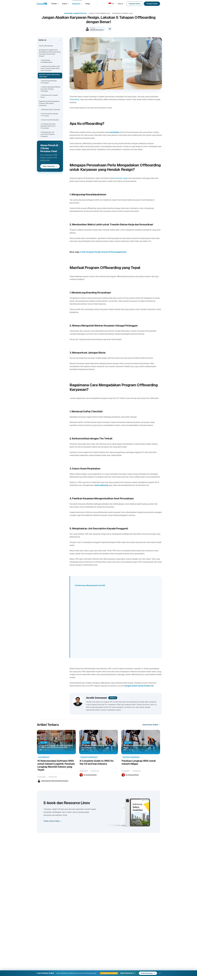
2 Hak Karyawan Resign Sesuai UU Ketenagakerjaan (103, 252)
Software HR (43, 757)
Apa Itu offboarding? (46, 46)
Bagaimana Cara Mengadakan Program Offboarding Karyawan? (49, 103)
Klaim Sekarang (49, 166)
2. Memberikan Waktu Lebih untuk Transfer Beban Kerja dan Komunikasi (50, 68)
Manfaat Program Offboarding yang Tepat (49, 76)
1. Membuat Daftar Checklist (50, 109)
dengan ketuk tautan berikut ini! (139, 686)
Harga (87, 4)
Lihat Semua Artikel (150, 725)
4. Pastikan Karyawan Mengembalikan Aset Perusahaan (48, 126)
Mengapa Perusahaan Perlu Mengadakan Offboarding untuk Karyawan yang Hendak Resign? (50, 53)
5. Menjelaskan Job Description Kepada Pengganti (47, 134)
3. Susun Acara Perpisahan (50, 120)
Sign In (120, 4)
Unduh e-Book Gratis (52, 821)
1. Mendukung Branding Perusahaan (49, 82)
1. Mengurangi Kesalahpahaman (46, 61)
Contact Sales (151, 4)
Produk (54, 4)
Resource (76, 4)
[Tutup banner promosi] (160, 973)
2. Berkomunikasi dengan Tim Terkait (49, 115)
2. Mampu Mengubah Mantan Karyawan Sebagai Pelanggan (50, 89)
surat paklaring (101, 485)
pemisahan (114, 132)
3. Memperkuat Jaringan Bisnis (49, 96)
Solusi (64, 4)
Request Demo (134, 4)
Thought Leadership (89, 757)
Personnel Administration (75, 13)
